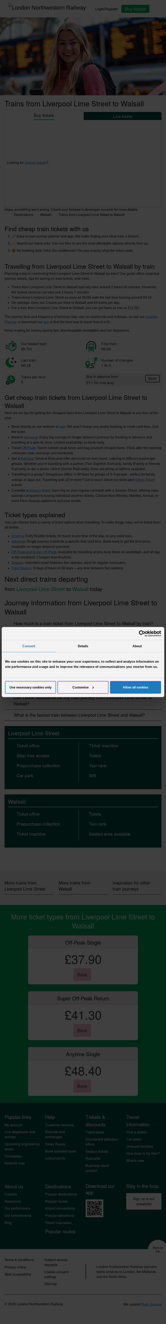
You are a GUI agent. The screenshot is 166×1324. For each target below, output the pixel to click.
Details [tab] (83, 646)
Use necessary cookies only (30, 687)
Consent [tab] (28, 646)
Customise (80, 687)
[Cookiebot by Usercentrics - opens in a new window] (142, 633)
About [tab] (137, 646)
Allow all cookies (135, 687)
